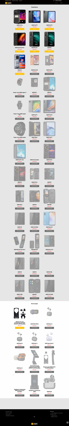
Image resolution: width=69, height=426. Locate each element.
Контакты (20, 0)
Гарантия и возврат (15, 0)
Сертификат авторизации (10, 415)
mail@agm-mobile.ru (54, 416)
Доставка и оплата (8, 0)
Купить (19, 51)
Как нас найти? (8, 414)
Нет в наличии (20, 96)
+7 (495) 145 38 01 (58, 0)
